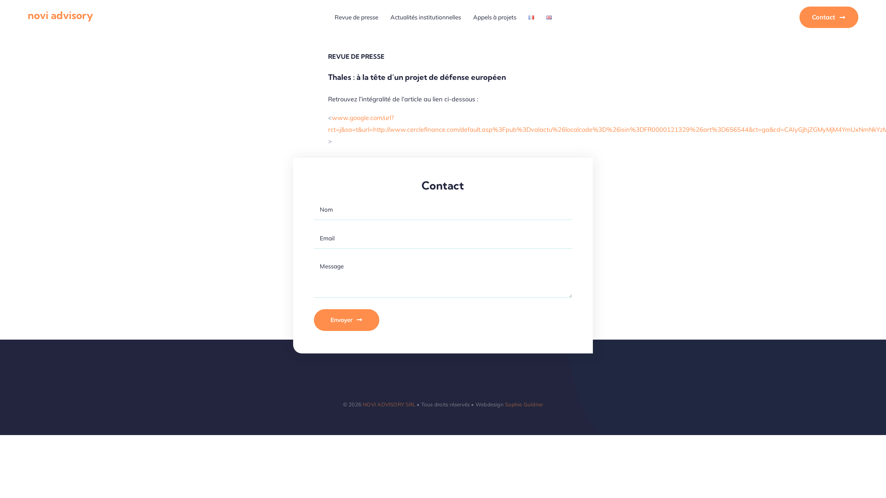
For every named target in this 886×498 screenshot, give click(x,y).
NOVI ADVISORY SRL (389, 404)
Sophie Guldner (524, 404)
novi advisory (60, 15)
